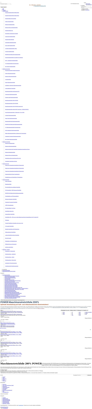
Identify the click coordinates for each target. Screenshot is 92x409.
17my (64, 312)
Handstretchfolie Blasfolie (9, 39)
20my (64, 313)
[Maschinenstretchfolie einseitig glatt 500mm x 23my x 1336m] (11, 353)
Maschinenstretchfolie (6, 399)
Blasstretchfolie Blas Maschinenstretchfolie (12, 121)
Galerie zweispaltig (88, 312)
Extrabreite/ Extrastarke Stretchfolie (11, 202)
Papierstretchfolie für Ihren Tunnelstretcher (12, 174)
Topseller (4, 10)
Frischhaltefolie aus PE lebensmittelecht (12, 196)
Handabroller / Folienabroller (10, 251)
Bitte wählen (65, 310)
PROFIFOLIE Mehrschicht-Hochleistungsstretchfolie (14, 193)
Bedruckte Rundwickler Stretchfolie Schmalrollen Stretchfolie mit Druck (17, 149)
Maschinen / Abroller (6, 249)
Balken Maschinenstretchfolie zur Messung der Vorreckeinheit (15, 133)
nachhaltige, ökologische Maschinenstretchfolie (13, 85)
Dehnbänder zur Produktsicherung (11, 241)
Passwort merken (85, 8)
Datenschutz (5, 386)
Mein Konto (88, 3)
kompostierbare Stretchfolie (9, 214)
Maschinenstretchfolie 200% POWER (11, 100)
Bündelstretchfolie (8, 184)
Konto (4, 379)
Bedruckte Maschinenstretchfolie (10, 76)
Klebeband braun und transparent (10, 244)
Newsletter (75, 375)
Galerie (86, 313)
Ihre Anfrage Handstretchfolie (10, 66)
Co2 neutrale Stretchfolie (9, 226)
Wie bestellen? (5, 388)
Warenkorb (4, 378)
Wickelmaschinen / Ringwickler (10, 260)
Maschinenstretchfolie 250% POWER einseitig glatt (14, 106)
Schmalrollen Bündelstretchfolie (10, 42)
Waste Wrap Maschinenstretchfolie (11, 118)
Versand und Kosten (6, 387)
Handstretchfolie (5, 11)
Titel (80, 310)
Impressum (4, 384)
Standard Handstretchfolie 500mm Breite (12, 12)
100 (72, 315)
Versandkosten (5, 408)
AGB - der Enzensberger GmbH (8, 385)
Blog (3, 391)
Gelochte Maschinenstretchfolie (10, 115)
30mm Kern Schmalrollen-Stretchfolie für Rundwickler (14, 165)
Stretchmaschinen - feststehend (10, 254)
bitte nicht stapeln (8, 238)
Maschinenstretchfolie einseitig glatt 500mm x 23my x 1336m (10, 355)
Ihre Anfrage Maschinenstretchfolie (11, 139)
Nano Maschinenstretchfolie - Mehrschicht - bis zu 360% (14, 112)
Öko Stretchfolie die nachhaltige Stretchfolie (12, 187)
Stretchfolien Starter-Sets (9, 211)
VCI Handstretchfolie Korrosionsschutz (12, 63)
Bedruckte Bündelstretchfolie (10, 152)
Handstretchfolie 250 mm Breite (10, 18)
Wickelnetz (7, 220)
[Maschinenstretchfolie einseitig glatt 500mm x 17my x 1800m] (11, 332)
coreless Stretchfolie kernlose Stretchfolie (12, 235)
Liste (85, 310)
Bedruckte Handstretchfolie (9, 24)
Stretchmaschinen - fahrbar (9, 257)
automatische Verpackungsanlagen (11, 263)
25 (72, 313)
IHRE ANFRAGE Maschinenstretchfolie (7, 325)
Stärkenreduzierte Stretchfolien (10, 232)
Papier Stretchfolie (8, 181)
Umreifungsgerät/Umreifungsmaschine (11, 266)
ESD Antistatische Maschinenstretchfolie (12, 130)
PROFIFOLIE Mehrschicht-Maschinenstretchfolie (13, 124)
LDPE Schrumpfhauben (9, 205)
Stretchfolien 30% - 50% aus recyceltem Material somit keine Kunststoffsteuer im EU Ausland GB (21, 217)
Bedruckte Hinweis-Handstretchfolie (11, 27)
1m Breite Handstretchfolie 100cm (11, 48)
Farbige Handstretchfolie (9, 21)
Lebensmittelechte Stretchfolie (10, 88)
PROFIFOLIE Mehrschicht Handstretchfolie (12, 54)
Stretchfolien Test (5, 392)
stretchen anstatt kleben (9, 247)
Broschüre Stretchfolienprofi (7, 390)
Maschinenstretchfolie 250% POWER (11, 103)
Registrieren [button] (87, 9)
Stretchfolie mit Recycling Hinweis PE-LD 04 (13, 158)
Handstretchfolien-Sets (9, 30)
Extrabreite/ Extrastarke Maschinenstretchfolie (13, 136)
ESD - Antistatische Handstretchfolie (11, 60)
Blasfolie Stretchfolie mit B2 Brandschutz (12, 229)
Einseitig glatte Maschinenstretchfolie (11, 97)
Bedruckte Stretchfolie (6, 141)
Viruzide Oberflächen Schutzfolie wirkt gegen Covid (14, 223)
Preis (80, 314)
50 (72, 314)
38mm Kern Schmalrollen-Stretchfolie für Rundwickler (14, 168)
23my (64, 314)
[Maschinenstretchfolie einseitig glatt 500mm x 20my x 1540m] (11, 343)
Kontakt (4, 376)
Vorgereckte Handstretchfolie (10, 36)
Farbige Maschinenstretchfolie (10, 73)
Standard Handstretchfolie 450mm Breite (12, 15)
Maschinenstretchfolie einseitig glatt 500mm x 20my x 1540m (10, 342)
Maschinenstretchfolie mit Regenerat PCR (12, 91)
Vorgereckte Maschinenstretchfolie (11, 94)
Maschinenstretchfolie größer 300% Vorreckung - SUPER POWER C (17, 109)
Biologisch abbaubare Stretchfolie (11, 199)
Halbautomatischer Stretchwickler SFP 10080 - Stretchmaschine (11, 311)
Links (3, 377)
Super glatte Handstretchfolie (10, 45)
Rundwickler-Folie (6, 163)
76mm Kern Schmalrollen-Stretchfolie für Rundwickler (14, 171)
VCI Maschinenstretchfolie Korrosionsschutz (12, 127)
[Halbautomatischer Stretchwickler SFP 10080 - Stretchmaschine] (11, 312)
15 (73, 310)
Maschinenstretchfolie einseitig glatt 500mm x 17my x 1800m (10, 331)
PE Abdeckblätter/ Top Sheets (10, 208)
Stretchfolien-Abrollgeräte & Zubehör (11, 33)
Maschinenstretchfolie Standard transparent (12, 70)
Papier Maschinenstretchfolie (10, 82)
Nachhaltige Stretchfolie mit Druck (11, 161)
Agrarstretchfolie (8, 79)
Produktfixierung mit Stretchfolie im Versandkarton (13, 177)
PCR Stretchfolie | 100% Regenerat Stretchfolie (13, 190)
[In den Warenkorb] (3, 340)
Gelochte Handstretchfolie (9, 51)
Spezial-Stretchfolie (6, 179)
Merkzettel (4, 380)
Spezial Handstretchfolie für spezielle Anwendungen (14, 57)
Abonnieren (89, 375)
